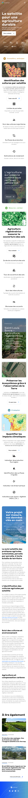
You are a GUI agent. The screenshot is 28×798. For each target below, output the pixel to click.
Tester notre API (12, 98)
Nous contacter (7, 33)
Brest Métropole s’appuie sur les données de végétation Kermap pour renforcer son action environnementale (14, 768)
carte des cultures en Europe (9, 617)
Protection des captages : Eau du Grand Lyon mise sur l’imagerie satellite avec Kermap (14, 739)
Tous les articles (15, 776)
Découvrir (8, 196)
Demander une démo (12, 538)
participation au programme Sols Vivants (13, 661)
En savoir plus (15, 353)
